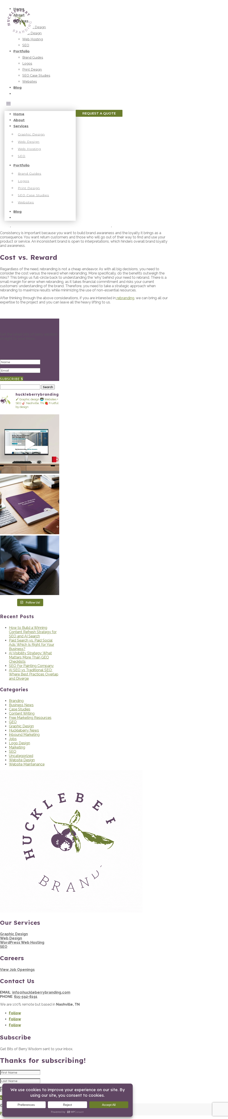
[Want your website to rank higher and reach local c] (29, 504)
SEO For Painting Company (31, 666)
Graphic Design (21, 726)
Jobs (13, 739)
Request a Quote (99, 113)
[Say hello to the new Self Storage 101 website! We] (29, 444)
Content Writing (22, 713)
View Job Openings (17, 970)
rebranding (125, 298)
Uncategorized (21, 756)
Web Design (11, 938)
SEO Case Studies (36, 76)
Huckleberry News (24, 730)
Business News (21, 705)
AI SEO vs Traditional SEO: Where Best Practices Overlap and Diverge (33, 674)
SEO (12, 751)
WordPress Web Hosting (22, 942)
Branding (16, 701)
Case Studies (19, 709)
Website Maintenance (27, 764)
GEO (13, 722)
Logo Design (19, 743)
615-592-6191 (25, 996)
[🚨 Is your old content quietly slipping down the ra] (29, 565)
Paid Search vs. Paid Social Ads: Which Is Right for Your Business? (31, 644)
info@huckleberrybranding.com (41, 992)
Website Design (22, 760)
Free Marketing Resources (30, 718)
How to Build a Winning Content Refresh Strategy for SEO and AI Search (33, 632)
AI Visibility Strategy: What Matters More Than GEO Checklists (30, 657)
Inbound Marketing (24, 734)
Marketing (17, 747)
